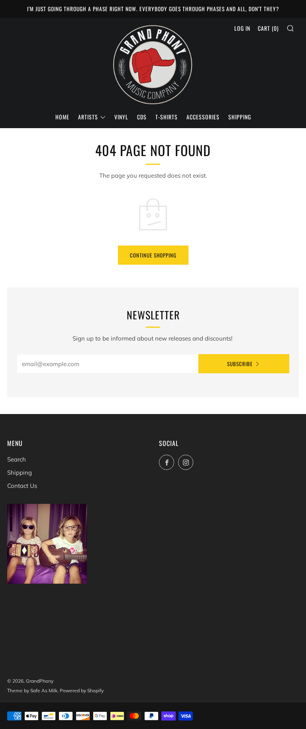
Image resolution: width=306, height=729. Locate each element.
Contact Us (22, 485)
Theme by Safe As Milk (32, 690)
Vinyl (121, 117)
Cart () (268, 28)
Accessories (203, 117)
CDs (142, 117)
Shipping (239, 117)
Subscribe (240, 364)
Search (16, 459)
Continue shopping (153, 255)
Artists (88, 117)
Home (62, 117)
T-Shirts (166, 117)
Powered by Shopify (82, 690)
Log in (242, 28)
